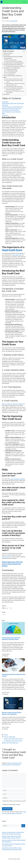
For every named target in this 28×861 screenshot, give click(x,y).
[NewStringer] (2, 2)
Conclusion (7, 94)
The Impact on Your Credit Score (12, 68)
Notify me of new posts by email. (11, 804)
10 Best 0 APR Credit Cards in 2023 (13, 738)
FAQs (5, 77)
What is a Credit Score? (11, 59)
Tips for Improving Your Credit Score (13, 75)
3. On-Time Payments (11, 72)
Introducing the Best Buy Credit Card (13, 64)
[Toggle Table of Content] (23, 51)
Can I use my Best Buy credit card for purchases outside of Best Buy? (14, 88)
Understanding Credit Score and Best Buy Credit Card (13, 57)
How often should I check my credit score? (14, 81)
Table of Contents (8, 53)
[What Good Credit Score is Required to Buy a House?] (13, 671)
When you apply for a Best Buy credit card (13, 404)
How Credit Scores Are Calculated (14, 61)
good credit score (17, 255)
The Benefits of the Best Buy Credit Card (15, 66)
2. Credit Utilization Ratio (12, 71)
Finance (6, 734)
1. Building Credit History (11, 69)
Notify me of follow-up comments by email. (14, 801)
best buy (6, 736)
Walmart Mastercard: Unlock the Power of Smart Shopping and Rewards (12, 564)
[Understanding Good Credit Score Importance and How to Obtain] (13, 634)
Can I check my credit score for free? (14, 79)
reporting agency (6, 556)
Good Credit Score (12, 250)
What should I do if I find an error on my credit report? (15, 92)
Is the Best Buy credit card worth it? (14, 86)
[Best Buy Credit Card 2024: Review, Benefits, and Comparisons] (13, 709)
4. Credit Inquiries (10, 74)
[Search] (23, 825)
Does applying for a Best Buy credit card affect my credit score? (15, 84)
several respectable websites (17, 479)
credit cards (12, 736)
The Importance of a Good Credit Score (13, 63)
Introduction (7, 55)
